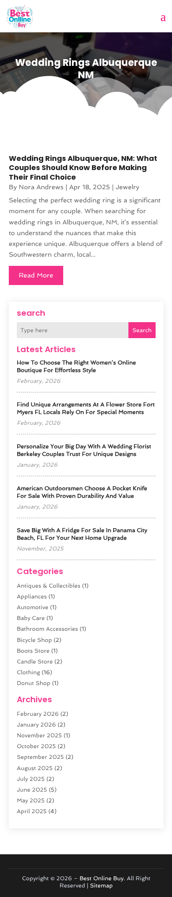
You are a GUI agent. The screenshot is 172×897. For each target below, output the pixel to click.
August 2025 (35, 768)
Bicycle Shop (34, 640)
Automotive (32, 607)
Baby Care (31, 618)
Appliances (32, 596)
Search (142, 330)
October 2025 (36, 746)
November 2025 (39, 735)
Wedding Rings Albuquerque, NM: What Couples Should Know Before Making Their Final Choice (83, 167)
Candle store (35, 661)
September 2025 (40, 757)
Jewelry (127, 187)
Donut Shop (33, 683)
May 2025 (31, 800)
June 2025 (32, 789)
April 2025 (32, 811)
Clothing (28, 672)
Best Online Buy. (102, 878)
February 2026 (38, 714)
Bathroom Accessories (47, 629)
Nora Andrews (41, 187)
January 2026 (36, 724)
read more (36, 275)
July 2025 (31, 779)
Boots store (33, 651)
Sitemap (101, 885)
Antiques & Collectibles (48, 585)
